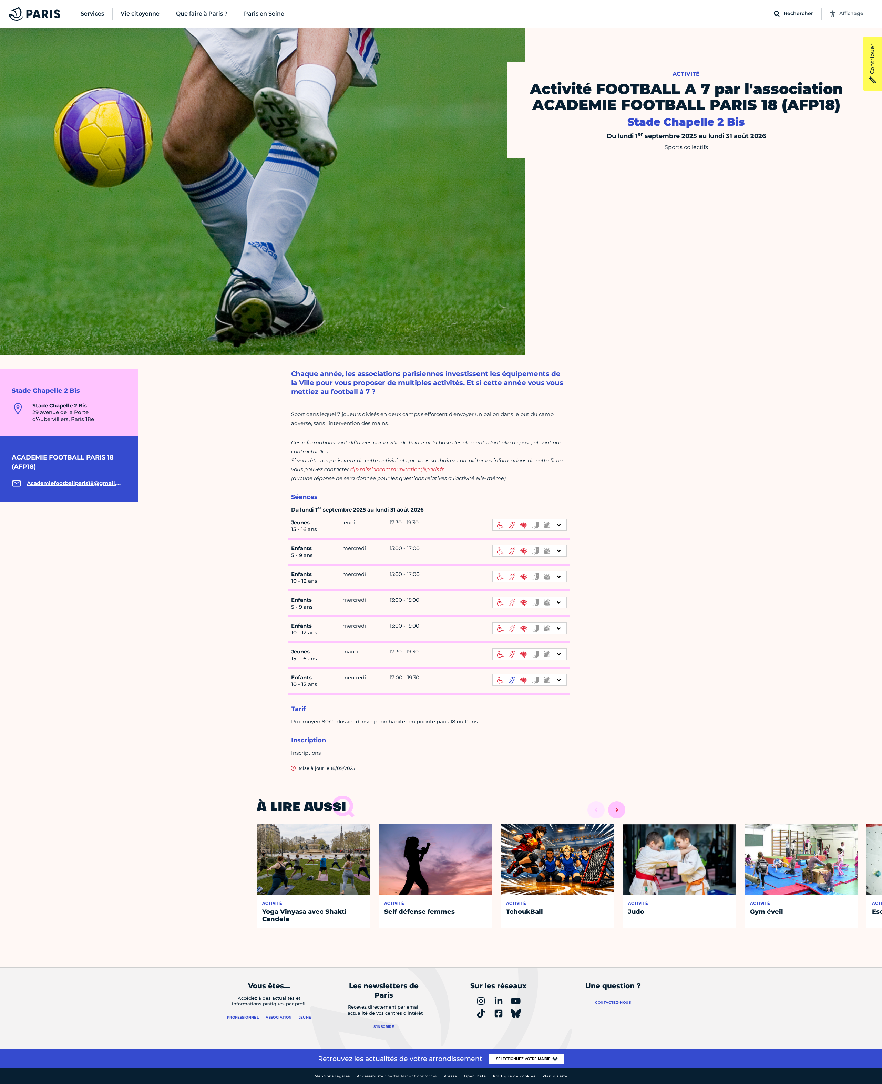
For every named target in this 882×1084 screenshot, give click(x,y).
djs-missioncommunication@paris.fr (397, 469)
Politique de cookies (514, 1076)
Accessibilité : (397, 1076)
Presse (450, 1076)
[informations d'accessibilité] (529, 525)
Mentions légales (332, 1076)
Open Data (475, 1076)
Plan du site (554, 1076)
